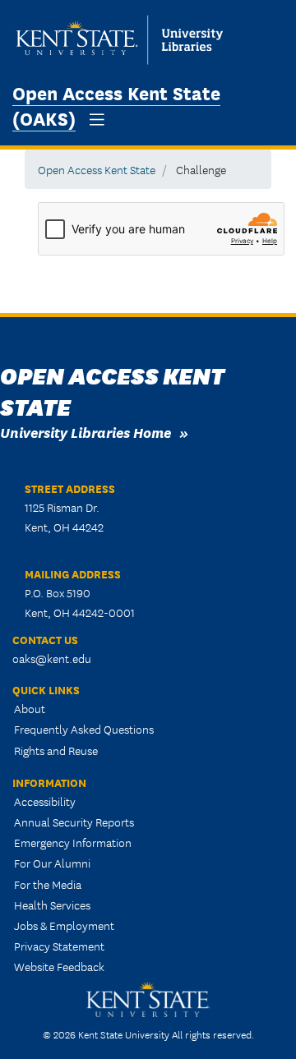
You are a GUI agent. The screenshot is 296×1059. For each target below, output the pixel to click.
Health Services (52, 905)
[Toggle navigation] (97, 119)
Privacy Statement (59, 946)
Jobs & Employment (64, 925)
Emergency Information (73, 842)
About (29, 708)
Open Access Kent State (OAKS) (116, 104)
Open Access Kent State (96, 169)
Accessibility (45, 801)
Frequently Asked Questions (84, 729)
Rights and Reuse (56, 750)
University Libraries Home (85, 431)
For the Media (47, 884)
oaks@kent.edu (51, 658)
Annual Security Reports (74, 822)
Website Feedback (59, 966)
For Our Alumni (52, 863)
